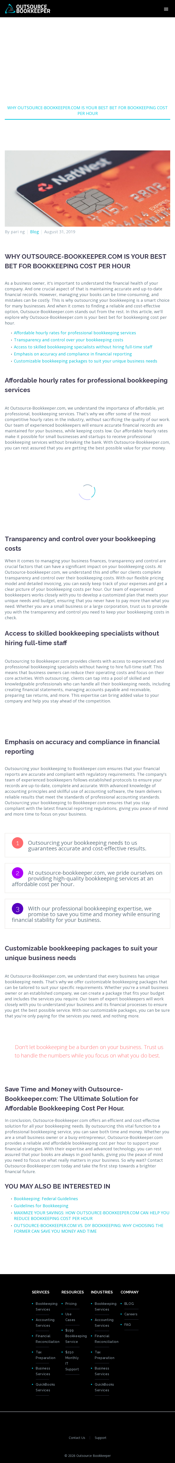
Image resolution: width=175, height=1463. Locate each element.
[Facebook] (8, 1251)
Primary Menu (166, 9)
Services (98, 23)
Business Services (42, 1371)
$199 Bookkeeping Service (72, 1336)
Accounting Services (42, 1322)
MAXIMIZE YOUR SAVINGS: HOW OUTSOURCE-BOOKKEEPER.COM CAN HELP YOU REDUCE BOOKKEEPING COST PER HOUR (92, 1215)
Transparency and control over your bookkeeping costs (68, 339)
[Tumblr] (29, 1251)
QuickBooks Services (42, 1387)
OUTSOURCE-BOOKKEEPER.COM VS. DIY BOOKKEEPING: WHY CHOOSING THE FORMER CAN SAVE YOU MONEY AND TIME (88, 1228)
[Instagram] (96, 1420)
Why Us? (120, 23)
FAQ (127, 1324)
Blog (34, 231)
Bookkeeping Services (42, 1306)
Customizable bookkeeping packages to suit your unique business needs (85, 361)
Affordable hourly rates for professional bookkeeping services (75, 332)
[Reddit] (43, 1251)
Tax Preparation (42, 1355)
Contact (160, 23)
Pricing (140, 23)
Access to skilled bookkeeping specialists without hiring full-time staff (83, 347)
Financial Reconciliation (42, 1339)
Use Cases (70, 1317)
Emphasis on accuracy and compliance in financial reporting (73, 354)
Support (100, 1437)
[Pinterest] (22, 1251)
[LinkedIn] (36, 1251)
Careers (131, 1314)
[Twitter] (15, 1251)
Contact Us (77, 1437)
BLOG (129, 1304)
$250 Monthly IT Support (72, 1360)
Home (77, 23)
